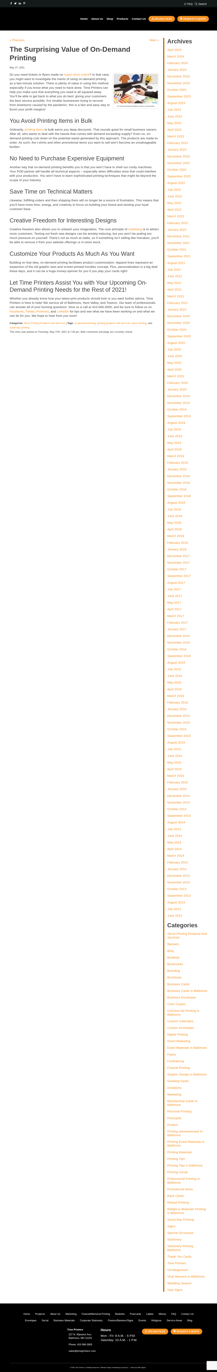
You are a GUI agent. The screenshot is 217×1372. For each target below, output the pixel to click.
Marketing (174, 1094)
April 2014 (174, 849)
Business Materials (64, 1320)
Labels (150, 1314)
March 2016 (175, 695)
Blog (170, 950)
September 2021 (179, 256)
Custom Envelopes (180, 1027)
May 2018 (174, 522)
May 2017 (174, 602)
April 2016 (174, 689)
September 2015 (179, 735)
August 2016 (176, 662)
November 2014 (178, 802)
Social (45, 1320)
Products (122, 18)
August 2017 (176, 582)
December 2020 (178, 316)
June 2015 (174, 755)
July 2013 (174, 909)
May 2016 (174, 682)
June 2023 (174, 116)
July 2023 (174, 109)
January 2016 (177, 709)
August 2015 (176, 742)
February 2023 (177, 143)
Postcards (174, 1118)
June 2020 (174, 356)
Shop (110, 18)
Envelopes (30, 1320)
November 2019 (178, 402)
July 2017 (174, 589)
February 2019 (177, 462)
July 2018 (174, 509)
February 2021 (177, 303)
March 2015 (175, 775)
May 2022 (174, 203)
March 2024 (175, 56)
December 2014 (178, 795)
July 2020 (174, 349)
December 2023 (178, 76)
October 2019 (176, 409)
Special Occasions (180, 1232)
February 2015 (177, 782)
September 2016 (179, 656)
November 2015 (178, 722)
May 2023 (174, 123)
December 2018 (178, 476)
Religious (156, 1320)
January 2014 (177, 869)
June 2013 (174, 915)
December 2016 (178, 636)
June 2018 (174, 516)
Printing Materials (179, 1152)
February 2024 (177, 63)
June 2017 (174, 596)
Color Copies (176, 1004)
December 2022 (178, 156)
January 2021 (177, 309)
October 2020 (176, 329)
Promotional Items (180, 1189)
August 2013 (176, 902)
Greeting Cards (178, 1081)
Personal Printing (179, 1111)
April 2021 (174, 289)
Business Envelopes (181, 997)
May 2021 (174, 282)
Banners (173, 944)
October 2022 (176, 169)
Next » (154, 40)
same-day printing (19, 327)
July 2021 (174, 269)
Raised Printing (178, 1202)
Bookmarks (175, 964)
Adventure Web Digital (138, 1367)
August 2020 (176, 342)
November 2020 (178, 322)
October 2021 (176, 249)
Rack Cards (175, 1195)
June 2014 (174, 835)
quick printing (139, 323)
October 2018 (176, 489)
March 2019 (175, 456)
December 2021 (178, 236)
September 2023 (179, 96)
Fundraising (175, 1061)
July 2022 (174, 189)
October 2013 (176, 889)
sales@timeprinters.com (82, 1351)
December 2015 (178, 715)
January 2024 (177, 69)
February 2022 (177, 223)
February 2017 (177, 622)
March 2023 (175, 136)
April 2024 (174, 49)
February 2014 (177, 862)
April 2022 (174, 209)
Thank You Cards (179, 1256)
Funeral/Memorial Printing (96, 1314)
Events (142, 1320)
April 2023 (174, 129)
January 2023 (177, 149)
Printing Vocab (177, 1172)
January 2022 (177, 229)
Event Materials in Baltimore (187, 1047)
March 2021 (175, 296)
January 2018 (177, 549)
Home (84, 18)
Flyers (171, 1054)
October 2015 (176, 729)
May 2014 (174, 842)
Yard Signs (174, 1290)
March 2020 (175, 376)
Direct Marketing (178, 1041)
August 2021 (176, 263)
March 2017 (175, 616)
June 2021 (174, 276)
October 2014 (176, 809)
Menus (162, 1314)
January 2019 (177, 469)
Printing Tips (176, 1158)
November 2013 (178, 882)
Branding (173, 970)
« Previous (17, 40)
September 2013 (179, 895)
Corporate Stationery (91, 1320)
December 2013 (178, 875)
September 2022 (179, 176)
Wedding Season (179, 1283)
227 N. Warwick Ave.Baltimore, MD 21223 (80, 1336)
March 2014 (175, 855)
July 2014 (174, 829)
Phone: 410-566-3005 (80, 1344)
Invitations (174, 1087)
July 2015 (174, 749)
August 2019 (176, 422)
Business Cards (178, 984)
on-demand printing (85, 323)
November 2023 (178, 83)
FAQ (173, 1314)
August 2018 (176, 502)
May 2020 (174, 362)
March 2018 (175, 536)
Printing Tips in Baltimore (185, 1165)
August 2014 (176, 822)
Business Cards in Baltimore (187, 990)
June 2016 (174, 675)
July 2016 (174, 669)
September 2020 (179, 336)
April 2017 (174, 609)
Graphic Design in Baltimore (187, 1074)
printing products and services (113, 323)
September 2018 (179, 496)
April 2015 (174, 769)
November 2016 (178, 642)
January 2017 (177, 629)
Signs (171, 1226)
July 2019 (174, 429)
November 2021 (178, 243)
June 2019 (174, 436)
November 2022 (178, 163)
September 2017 (179, 576)
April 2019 (174, 449)
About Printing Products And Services (44, 323)
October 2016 (176, 649)
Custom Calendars (180, 1021)
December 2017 (178, 556)
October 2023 (176, 89)
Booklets (173, 957)
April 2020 (174, 369)
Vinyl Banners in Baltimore (186, 1276)
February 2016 (177, 702)
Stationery (174, 1239)
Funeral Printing (178, 1067)
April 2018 (174, 529)
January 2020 (177, 389)
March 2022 (175, 216)
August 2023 (176, 103)
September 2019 (179, 416)
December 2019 (178, 396)
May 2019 (174, 442)
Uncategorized (177, 1269)
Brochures (174, 977)
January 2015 (177, 789)
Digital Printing (177, 1034)
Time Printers (176, 1263)
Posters (172, 1124)
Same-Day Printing (180, 1219)
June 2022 (174, 196)
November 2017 (178, 562)
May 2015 (174, 762)
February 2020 (177, 382)
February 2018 (177, 542)
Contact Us (139, 18)
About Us (97, 18)
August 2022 (176, 183)
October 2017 (176, 569)
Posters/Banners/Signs (120, 1320)
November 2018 (178, 482)
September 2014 (179, 815)
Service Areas (174, 1320)
